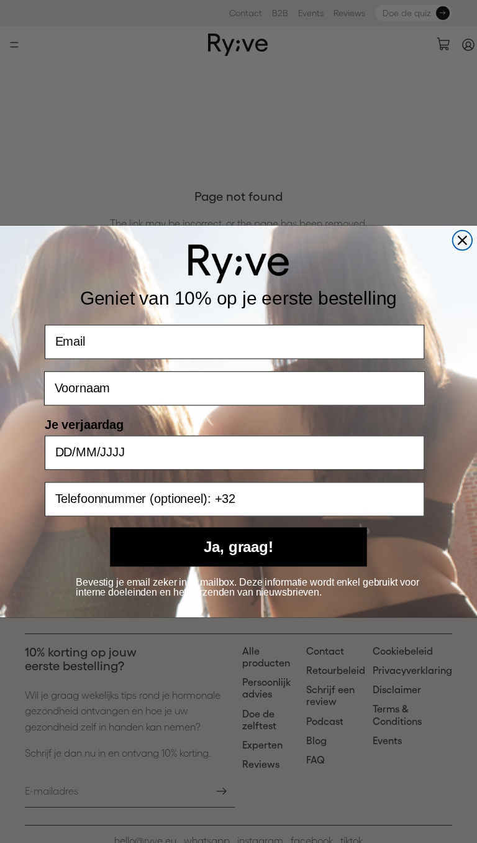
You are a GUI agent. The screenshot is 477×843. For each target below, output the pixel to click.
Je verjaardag (84, 424)
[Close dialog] (463, 241)
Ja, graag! (238, 546)
